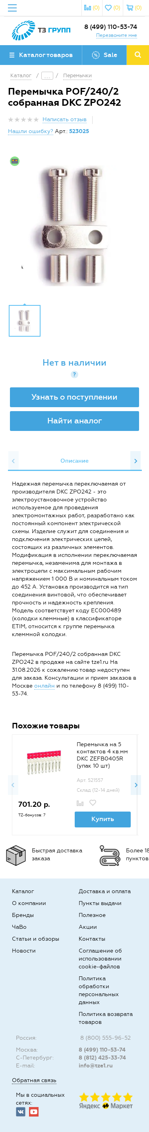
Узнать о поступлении (74, 397)
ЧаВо (19, 927)
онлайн (44, 685)
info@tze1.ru (96, 1065)
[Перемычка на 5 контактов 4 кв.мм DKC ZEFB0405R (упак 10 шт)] (42, 761)
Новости (24, 950)
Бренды (23, 915)
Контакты (92, 939)
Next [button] (135, 461)
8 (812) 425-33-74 (102, 1057)
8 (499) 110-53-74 (110, 26)
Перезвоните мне (116, 35)
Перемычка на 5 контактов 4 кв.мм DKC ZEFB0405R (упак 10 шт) (102, 755)
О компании (29, 903)
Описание (74, 460)
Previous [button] (13, 461)
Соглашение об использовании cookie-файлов (100, 958)
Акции (88, 927)
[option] (74, 225)
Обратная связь (34, 1080)
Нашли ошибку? (30, 131)
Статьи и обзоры (35, 939)
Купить (102, 819)
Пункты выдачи (100, 903)
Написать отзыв (65, 119)
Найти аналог (74, 420)
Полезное (92, 915)
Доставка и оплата (105, 891)
